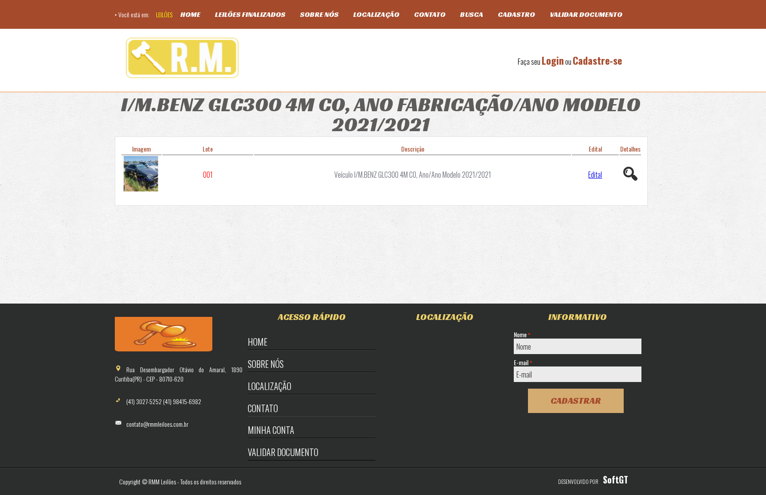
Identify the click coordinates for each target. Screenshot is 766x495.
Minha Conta (271, 430)
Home (190, 14)
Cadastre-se (597, 60)
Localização (376, 14)
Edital (595, 174)
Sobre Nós (319, 14)
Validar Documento (586, 14)
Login (553, 60)
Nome (522, 335)
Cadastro (516, 14)
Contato (430, 14)
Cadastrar (576, 400)
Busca (471, 14)
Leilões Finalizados (250, 14)
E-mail (523, 362)
